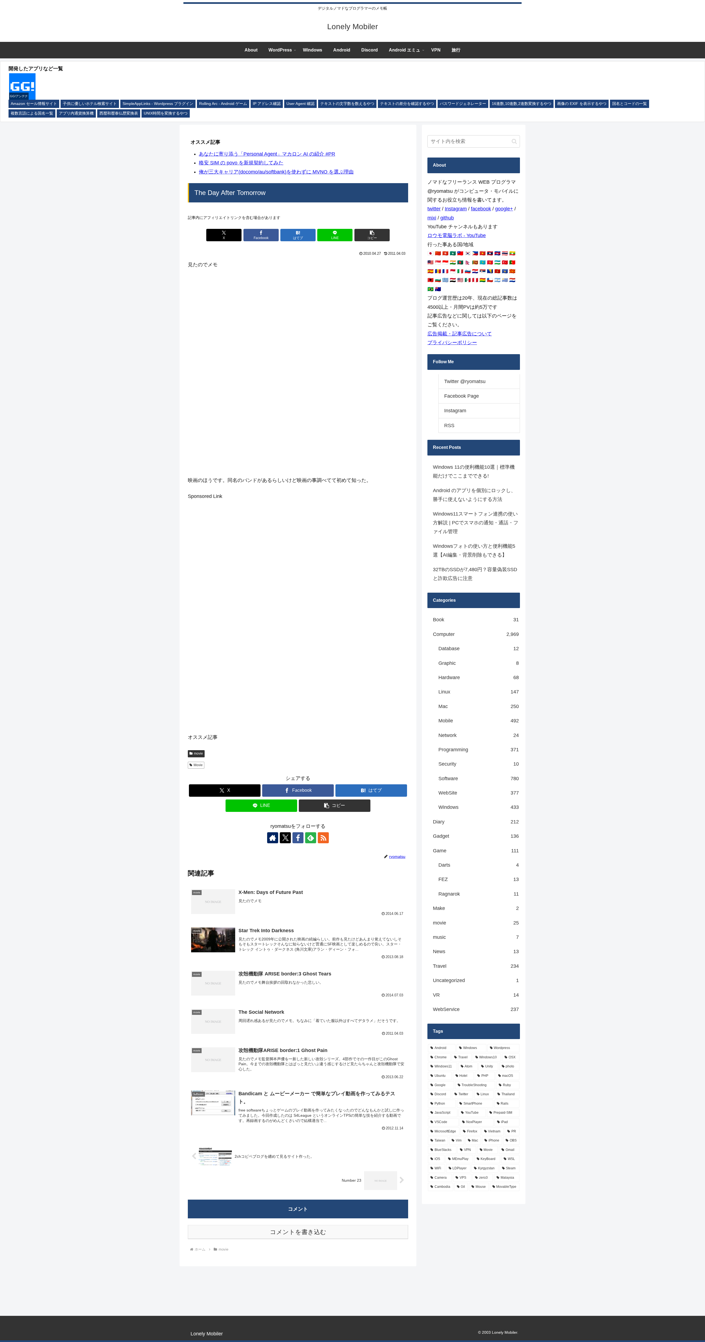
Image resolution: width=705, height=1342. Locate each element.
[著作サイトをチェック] (272, 837)
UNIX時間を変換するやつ (166, 113)
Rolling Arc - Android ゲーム (223, 104)
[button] (372, 235)
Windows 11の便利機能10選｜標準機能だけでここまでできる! (474, 471)
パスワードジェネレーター (463, 104)
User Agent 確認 (300, 104)
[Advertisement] (298, 314)
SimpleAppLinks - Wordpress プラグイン (158, 104)
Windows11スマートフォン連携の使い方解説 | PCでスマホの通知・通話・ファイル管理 (475, 523)
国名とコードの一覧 (629, 104)
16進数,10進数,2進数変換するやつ (521, 104)
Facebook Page (461, 396)
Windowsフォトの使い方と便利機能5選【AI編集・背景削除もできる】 (474, 550)
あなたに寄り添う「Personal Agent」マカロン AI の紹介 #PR (267, 154)
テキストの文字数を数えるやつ (347, 104)
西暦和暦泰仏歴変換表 (118, 113)
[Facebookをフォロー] (297, 837)
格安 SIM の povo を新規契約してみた (241, 163)
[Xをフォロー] (285, 837)
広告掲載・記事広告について (459, 334)
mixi (431, 218)
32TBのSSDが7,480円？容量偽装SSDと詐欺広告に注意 (475, 574)
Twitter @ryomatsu (465, 381)
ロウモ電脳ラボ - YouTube (456, 235)
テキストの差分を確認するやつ (407, 104)
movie (198, 753)
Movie (198, 765)
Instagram (456, 209)
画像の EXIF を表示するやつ (581, 104)
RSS (449, 425)
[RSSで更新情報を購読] (323, 837)
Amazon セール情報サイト (34, 104)
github (447, 218)
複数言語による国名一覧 (32, 113)
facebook (481, 209)
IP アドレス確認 (267, 104)
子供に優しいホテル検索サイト (90, 104)
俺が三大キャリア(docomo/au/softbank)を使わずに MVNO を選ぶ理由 (276, 172)
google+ (504, 209)
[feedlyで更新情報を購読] (310, 837)
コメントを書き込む (298, 1232)
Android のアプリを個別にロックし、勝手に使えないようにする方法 (474, 495)
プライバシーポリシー (452, 342)
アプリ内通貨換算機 (76, 113)
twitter (434, 209)
